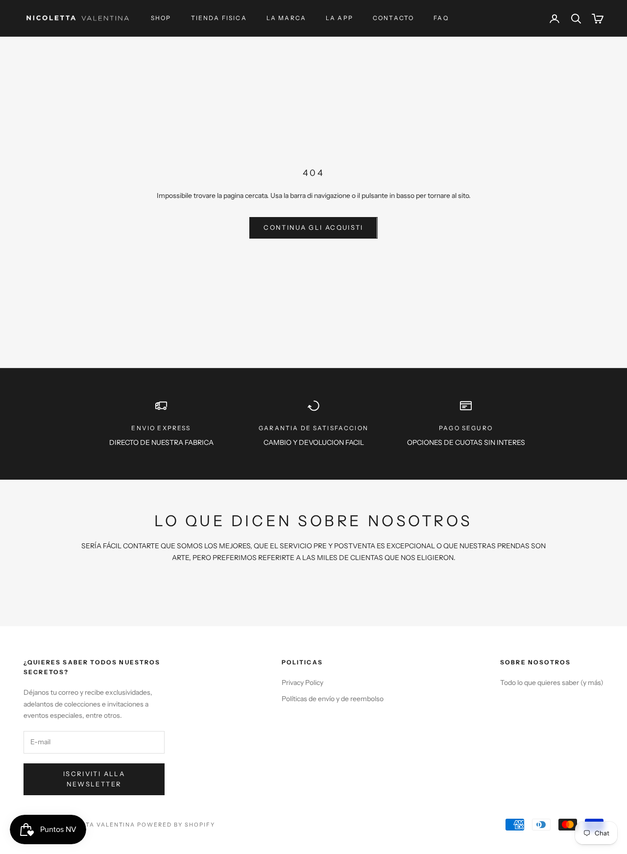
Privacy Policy (302, 682)
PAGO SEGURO (466, 428)
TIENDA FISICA (219, 18)
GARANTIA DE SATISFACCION (313, 428)
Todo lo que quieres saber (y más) (551, 682)
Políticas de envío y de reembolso (333, 698)
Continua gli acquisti (313, 227)
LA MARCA (286, 18)
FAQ (441, 18)
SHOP (161, 18)
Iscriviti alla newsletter (94, 779)
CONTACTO (393, 18)
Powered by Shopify (176, 824)
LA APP (339, 18)
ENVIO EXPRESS (161, 428)
